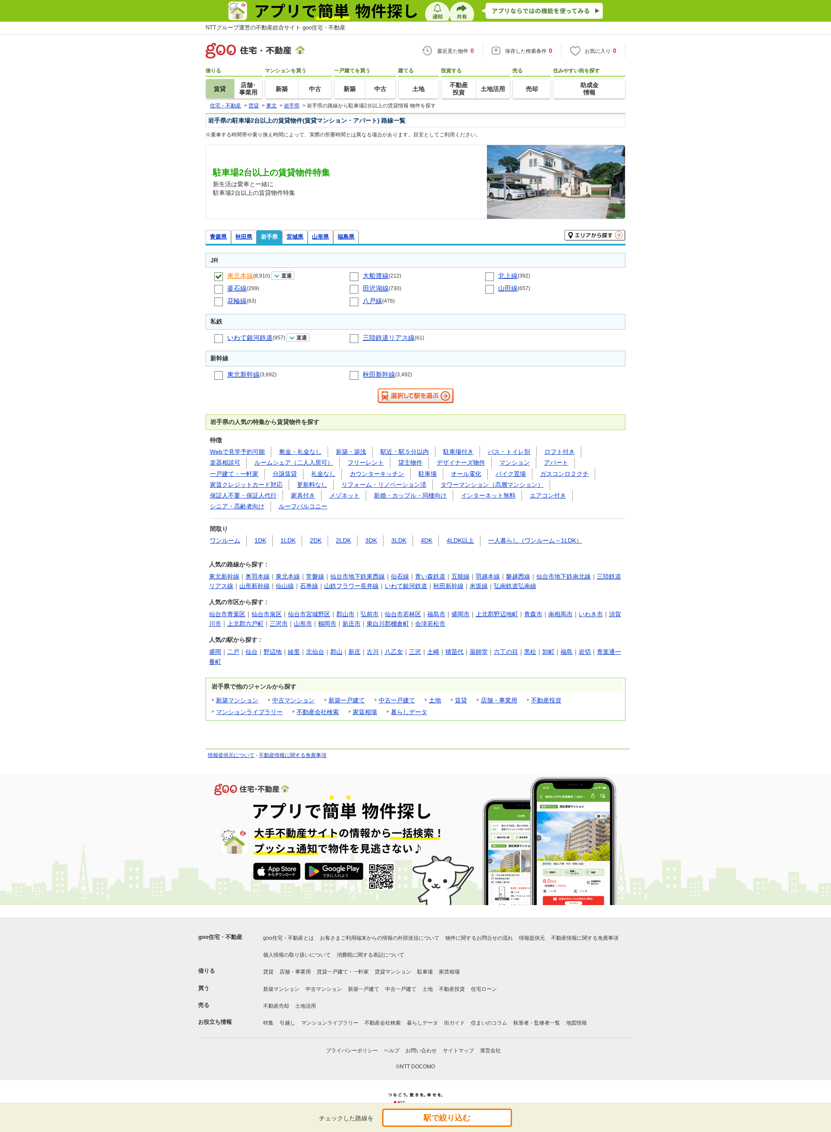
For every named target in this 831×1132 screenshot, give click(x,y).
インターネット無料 (488, 495)
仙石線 (400, 576)
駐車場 (428, 473)
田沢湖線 (376, 288)
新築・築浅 (351, 451)
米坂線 (479, 585)
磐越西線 (518, 576)
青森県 (218, 236)
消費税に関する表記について (370, 955)
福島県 (346, 236)
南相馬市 (560, 614)
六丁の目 (506, 651)
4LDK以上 (460, 540)
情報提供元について (231, 755)
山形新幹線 (254, 585)
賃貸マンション (393, 972)
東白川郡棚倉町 (388, 623)
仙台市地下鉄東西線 (357, 576)
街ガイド (454, 1023)
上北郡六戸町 (245, 623)
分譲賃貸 (285, 473)
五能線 (460, 576)
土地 (435, 700)
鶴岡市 (327, 623)
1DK (260, 540)
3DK (371, 540)
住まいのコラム (489, 1023)
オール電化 (466, 473)
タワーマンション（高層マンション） (492, 484)
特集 (268, 1023)
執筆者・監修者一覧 (536, 1023)
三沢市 (279, 623)
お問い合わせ (421, 1051)
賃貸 (461, 700)
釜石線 (237, 288)
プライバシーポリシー (352, 1051)
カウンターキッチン (377, 473)
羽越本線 (488, 576)
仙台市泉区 (266, 614)
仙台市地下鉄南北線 (563, 576)
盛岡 (215, 651)
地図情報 (576, 1023)
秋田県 (243, 236)
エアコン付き (548, 495)
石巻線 (309, 585)
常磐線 (315, 576)
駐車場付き (458, 451)
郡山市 (345, 614)
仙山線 (285, 585)
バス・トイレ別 (509, 451)
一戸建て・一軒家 (234, 473)
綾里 (294, 651)
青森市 (533, 614)
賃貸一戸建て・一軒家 (343, 972)
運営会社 (490, 1051)
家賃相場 (365, 711)
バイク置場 (511, 473)
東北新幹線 (243, 374)
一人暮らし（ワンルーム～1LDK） (535, 540)
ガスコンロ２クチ (564, 473)
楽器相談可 (225, 462)
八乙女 (394, 651)
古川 (373, 651)
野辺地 (273, 651)
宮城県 (295, 236)
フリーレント (366, 462)
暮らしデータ (409, 711)
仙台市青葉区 (227, 614)
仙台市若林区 (403, 614)
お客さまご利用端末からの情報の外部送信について (379, 938)
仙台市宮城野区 (309, 614)
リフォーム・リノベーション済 (383, 484)
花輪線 (237, 300)
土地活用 (305, 1006)
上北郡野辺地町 (497, 614)
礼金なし (323, 473)
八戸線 (372, 300)
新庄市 (351, 623)
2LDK (343, 540)
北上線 (508, 275)
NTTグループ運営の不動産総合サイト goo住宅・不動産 (275, 27)
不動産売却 (276, 1006)
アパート (556, 462)
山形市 (303, 623)
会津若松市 (430, 623)
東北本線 (240, 275)
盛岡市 (460, 614)
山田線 (508, 288)
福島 (566, 651)
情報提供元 (532, 938)
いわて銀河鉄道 (250, 337)
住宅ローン (484, 989)
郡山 (336, 651)
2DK (316, 540)
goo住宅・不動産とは (288, 938)
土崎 (433, 651)
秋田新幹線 (379, 374)
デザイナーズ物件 (461, 462)
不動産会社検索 (317, 711)
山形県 (320, 236)
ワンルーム (225, 540)
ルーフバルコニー (303, 506)
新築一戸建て (347, 700)
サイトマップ (458, 1051)
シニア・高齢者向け (237, 506)
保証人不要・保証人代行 (243, 495)
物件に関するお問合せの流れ (479, 938)
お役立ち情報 (215, 1022)
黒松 (530, 651)
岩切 (585, 651)
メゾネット (344, 495)
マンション (514, 462)
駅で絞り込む (447, 1117)
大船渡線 (376, 275)
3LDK (398, 540)
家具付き (303, 495)
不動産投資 (546, 700)
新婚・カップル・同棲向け (410, 495)
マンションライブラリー (249, 711)
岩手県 (269, 236)
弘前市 (370, 614)
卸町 (548, 651)
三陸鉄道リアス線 (389, 337)
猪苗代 (454, 651)
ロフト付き (559, 451)
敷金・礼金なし (300, 451)
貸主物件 (410, 462)
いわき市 (591, 614)
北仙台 (315, 651)
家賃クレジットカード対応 (246, 484)
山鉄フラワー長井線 (351, 585)
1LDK (288, 540)
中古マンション (293, 700)
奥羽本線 (257, 576)
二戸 (233, 651)
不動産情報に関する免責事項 (292, 755)
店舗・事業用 (499, 700)
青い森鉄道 (430, 576)
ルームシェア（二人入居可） (293, 462)
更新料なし (312, 484)
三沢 (415, 651)
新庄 (354, 651)
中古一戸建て (397, 700)
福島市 (436, 614)
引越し (287, 1023)
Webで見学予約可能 (237, 451)
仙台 (251, 651)
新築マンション (237, 700)
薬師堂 (479, 651)
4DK (426, 540)
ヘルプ (391, 1051)
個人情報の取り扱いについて (297, 955)
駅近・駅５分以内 (404, 451)
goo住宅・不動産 (220, 937)
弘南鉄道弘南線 (515, 585)
